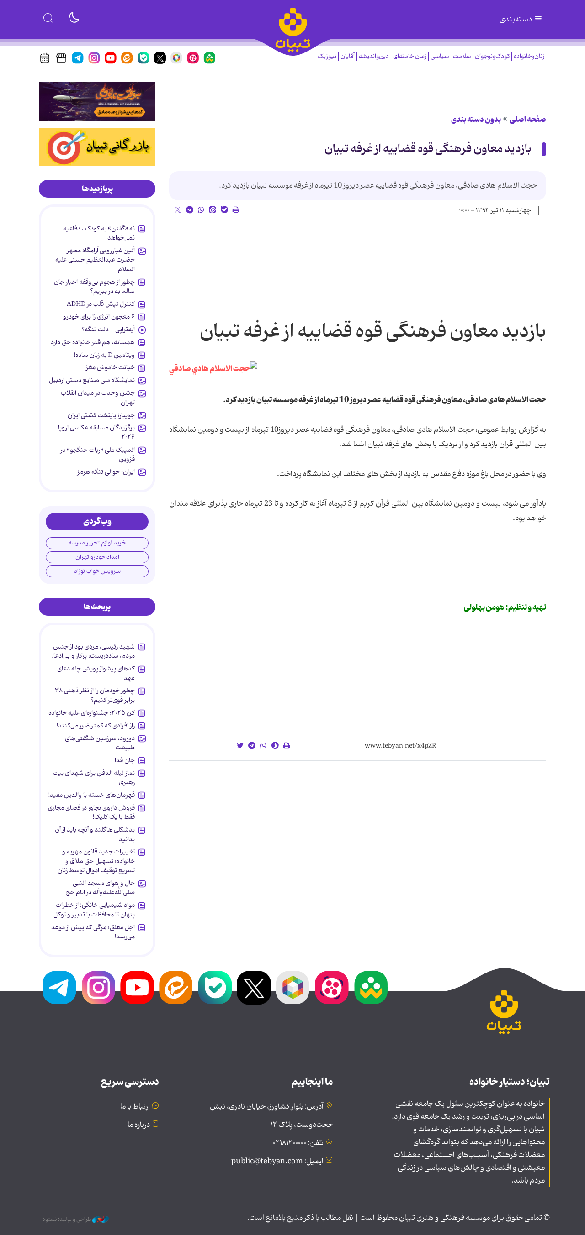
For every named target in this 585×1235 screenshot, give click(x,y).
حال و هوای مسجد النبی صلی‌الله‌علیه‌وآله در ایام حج (100, 887)
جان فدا (125, 760)
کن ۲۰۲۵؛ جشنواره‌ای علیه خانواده (91, 713)
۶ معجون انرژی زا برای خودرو (99, 317)
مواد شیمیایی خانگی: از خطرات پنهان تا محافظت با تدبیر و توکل (94, 909)
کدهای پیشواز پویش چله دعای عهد (96, 673)
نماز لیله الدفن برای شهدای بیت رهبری (94, 777)
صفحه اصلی (528, 119)
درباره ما (139, 1125)
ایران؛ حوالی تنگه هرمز (106, 472)
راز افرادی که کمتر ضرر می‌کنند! (96, 726)
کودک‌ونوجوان (492, 56)
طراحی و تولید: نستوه (67, 1219)
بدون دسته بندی (476, 119)
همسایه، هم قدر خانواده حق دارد (93, 342)
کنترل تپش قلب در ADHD (101, 304)
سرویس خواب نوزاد (97, 571)
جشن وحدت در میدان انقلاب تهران (98, 397)
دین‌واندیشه (374, 56)
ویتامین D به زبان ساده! (104, 355)
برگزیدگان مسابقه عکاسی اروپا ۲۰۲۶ (96, 432)
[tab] (97, 189)
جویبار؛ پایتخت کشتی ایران (101, 415)
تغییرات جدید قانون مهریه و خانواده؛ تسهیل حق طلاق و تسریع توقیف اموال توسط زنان (96, 861)
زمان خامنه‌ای (409, 56)
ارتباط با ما (135, 1107)
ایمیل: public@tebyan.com (277, 1161)
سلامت (462, 56)
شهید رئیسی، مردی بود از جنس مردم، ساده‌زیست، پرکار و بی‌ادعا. (93, 651)
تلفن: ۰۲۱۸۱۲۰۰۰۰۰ (298, 1143)
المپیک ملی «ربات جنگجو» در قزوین (97, 454)
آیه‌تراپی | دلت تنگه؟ (108, 329)
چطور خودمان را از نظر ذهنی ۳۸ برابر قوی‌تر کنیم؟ (95, 695)
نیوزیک (327, 56)
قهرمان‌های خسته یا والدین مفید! (91, 795)
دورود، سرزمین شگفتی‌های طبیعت (100, 743)
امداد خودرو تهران (97, 557)
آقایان (347, 56)
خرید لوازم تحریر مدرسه (97, 543)
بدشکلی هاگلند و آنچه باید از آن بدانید (95, 834)
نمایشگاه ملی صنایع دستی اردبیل (92, 380)
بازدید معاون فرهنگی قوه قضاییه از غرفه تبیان (428, 149)
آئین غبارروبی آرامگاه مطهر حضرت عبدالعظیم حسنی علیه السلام (95, 260)
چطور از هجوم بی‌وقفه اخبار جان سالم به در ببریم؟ (94, 286)
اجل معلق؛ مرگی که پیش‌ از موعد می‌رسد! (93, 932)
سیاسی (440, 56)
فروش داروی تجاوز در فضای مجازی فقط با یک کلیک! (91, 812)
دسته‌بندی (516, 20)
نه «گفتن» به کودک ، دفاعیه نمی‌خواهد (99, 233)
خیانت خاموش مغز (110, 367)
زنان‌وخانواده (529, 56)
